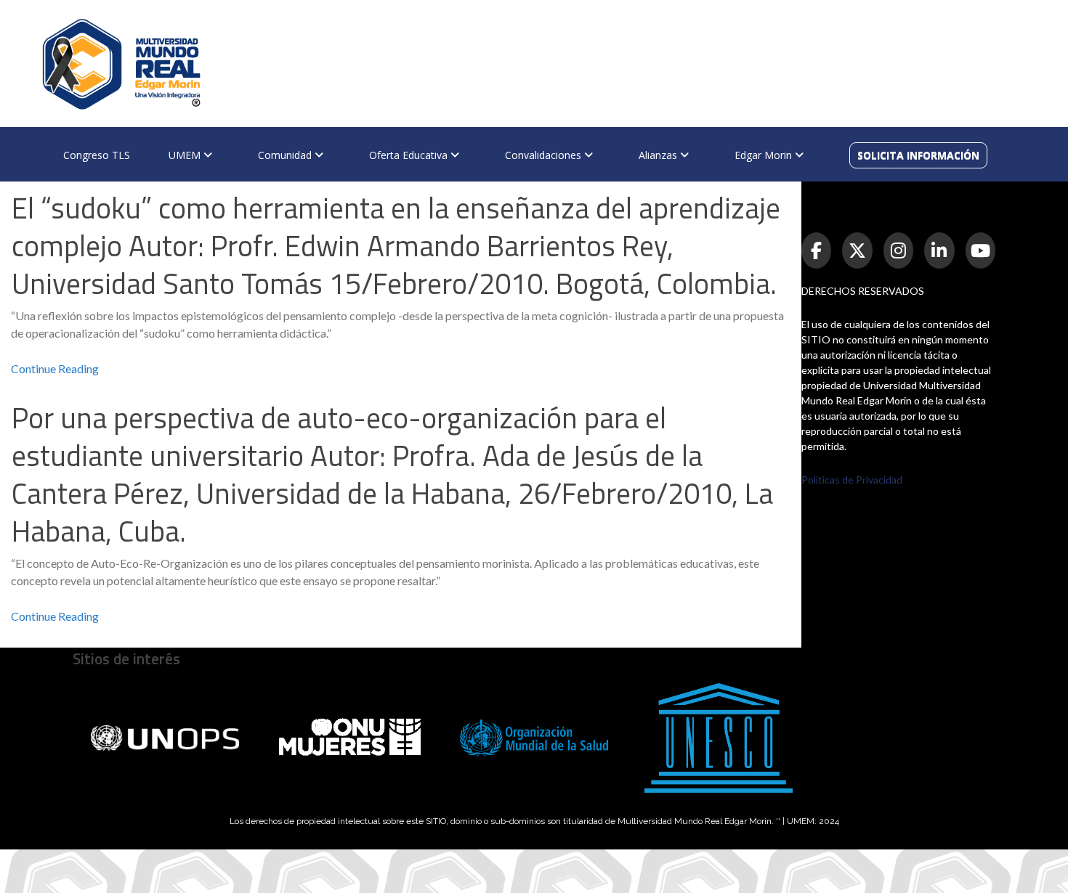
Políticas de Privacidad (851, 479)
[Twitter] (857, 250)
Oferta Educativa (409, 155)
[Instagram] (898, 250)
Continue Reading (55, 368)
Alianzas (659, 155)
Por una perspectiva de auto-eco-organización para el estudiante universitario (392, 474)
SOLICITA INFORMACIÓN (918, 155)
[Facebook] (816, 250)
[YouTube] (981, 250)
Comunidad (286, 155)
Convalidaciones (544, 155)
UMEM (186, 155)
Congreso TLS (96, 155)
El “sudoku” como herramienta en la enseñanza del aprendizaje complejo (396, 246)
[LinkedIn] (939, 250)
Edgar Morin (765, 155)
